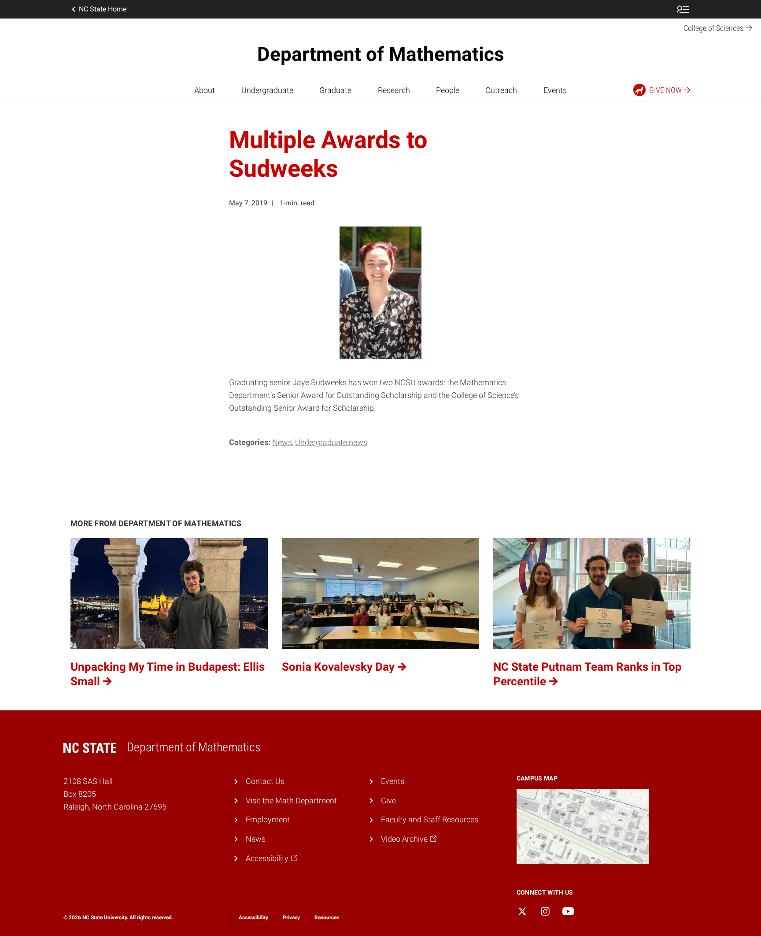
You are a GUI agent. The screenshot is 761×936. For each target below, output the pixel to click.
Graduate (335, 90)
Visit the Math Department (291, 800)
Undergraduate (267, 90)
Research (394, 90)
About (204, 90)
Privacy (291, 917)
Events (555, 90)
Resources (326, 917)
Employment (268, 819)
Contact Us (265, 781)
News (282, 442)
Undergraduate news (331, 442)
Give (388, 800)
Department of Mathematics (380, 54)
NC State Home (102, 9)
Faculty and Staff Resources (429, 819)
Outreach (501, 90)
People (447, 90)
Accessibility (253, 917)
